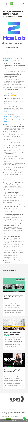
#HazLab (7, 111)
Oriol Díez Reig (17, 43)
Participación (9, 52)
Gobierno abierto (18, 51)
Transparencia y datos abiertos (15, 52)
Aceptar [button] (8, 418)
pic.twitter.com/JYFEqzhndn (13, 118)
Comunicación (9, 51)
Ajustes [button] (3, 419)
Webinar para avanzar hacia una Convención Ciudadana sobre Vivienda (13, 296)
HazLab (5, 60)
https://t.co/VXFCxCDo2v (12, 116)
